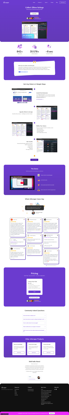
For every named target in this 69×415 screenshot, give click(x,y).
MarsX (42, 389)
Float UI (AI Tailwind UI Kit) (45, 393)
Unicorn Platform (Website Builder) (46, 390)
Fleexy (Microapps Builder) (45, 396)
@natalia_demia (31, 377)
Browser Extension (31, 389)
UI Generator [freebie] (44, 397)
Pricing (16, 393)
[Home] (6, 2)
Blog (15, 390)
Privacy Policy (17, 389)
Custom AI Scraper (31, 390)
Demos (16, 392)
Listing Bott (43, 400)
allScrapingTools (43, 399)
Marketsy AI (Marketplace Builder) (46, 392)
